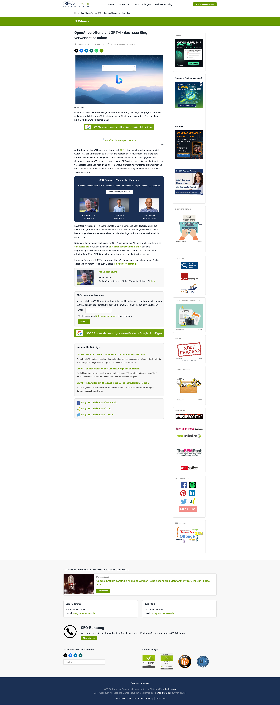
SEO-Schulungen (142, 4)
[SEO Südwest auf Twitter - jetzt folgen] (185, 501)
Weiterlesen (103, 591)
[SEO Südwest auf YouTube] (189, 508)
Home (111, 4)
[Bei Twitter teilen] (76, 51)
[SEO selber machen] (189, 386)
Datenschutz (119, 698)
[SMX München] (189, 265)
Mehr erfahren (89, 638)
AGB (129, 698)
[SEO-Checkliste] (189, 52)
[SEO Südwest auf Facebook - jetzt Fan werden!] (185, 484)
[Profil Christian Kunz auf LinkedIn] (193, 493)
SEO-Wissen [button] (124, 4)
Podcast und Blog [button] (163, 4)
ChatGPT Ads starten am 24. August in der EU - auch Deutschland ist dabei (113, 383)
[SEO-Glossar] (189, 534)
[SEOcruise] (189, 288)
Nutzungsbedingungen (106, 316)
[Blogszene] (189, 317)
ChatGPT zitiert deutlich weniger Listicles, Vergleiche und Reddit (108, 368)
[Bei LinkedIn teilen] (86, 51)
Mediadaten (161, 698)
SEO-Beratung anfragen (205, 4)
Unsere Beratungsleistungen (119, 192)
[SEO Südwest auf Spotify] (193, 484)
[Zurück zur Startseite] (76, 4)
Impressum (139, 698)
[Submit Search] (102, 662)
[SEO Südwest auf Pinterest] (184, 493)
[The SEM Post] (189, 452)
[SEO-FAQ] (189, 350)
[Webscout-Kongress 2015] (189, 276)
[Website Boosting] (189, 416)
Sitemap (149, 698)
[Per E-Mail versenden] (101, 51)
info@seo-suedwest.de (84, 613)
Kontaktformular (163, 693)
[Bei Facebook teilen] (81, 51)
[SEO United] (189, 436)
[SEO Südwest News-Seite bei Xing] (194, 501)
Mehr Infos (170, 689)
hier (153, 281)
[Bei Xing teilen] (91, 51)
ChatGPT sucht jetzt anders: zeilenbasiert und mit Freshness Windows (111, 354)
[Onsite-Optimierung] (189, 227)
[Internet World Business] (189, 428)
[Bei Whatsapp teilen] (96, 51)
